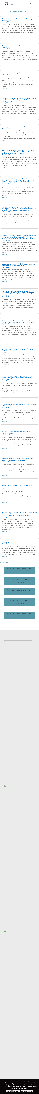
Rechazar (16, 1091)
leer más (4, 36)
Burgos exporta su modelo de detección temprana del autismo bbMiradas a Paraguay (18, 264)
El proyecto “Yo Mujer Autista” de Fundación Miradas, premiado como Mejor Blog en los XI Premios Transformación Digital (19, 99)
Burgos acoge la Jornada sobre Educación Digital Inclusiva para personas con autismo (17, 459)
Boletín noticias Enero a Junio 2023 (19, 591)
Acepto (9, 1091)
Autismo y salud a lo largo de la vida (13, 73)
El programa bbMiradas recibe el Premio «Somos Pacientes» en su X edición (18, 486)
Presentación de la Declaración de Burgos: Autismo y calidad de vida (19, 405)
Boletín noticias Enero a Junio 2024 (19, 615)
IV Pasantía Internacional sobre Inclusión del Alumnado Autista (16, 432)
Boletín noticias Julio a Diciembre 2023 (19, 602)
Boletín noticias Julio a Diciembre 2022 (19, 581)
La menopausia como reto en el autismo (15, 127)
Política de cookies (26, 1091)
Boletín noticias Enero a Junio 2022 (19, 570)
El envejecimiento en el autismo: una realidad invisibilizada (16, 46)
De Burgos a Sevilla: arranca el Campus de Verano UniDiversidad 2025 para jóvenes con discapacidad (18, 321)
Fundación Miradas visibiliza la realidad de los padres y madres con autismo (19, 19)
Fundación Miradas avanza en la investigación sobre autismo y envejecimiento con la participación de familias (18, 349)
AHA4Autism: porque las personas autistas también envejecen (18, 541)
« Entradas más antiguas (6, 562)
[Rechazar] (37, 1086)
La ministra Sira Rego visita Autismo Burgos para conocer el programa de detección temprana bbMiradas (18, 377)
